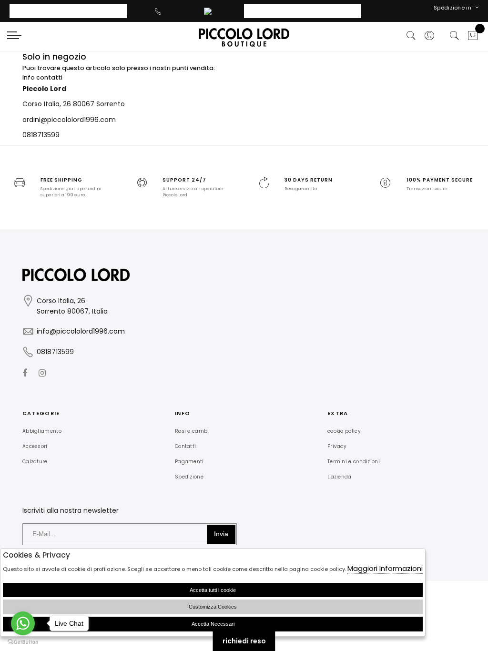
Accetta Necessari (213, 624)
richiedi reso (244, 641)
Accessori (35, 446)
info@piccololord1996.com (81, 331)
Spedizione (189, 476)
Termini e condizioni (353, 461)
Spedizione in (452, 7)
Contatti (185, 446)
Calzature (35, 461)
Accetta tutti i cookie (213, 590)
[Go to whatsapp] (23, 623)
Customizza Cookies (213, 607)
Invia (221, 534)
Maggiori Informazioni (385, 568)
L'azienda (339, 476)
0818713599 (182, 11)
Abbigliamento (41, 431)
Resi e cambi (192, 431)
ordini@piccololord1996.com (69, 119)
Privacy (336, 446)
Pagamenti (189, 461)
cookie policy (344, 431)
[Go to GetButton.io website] (23, 641)
